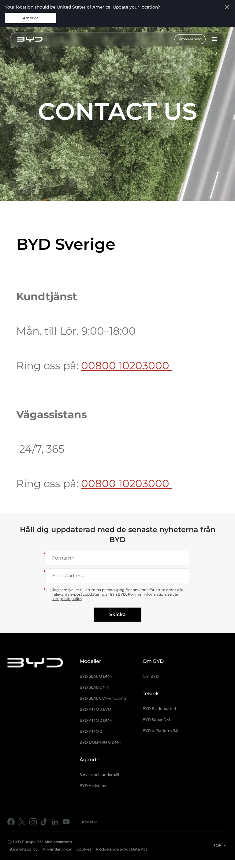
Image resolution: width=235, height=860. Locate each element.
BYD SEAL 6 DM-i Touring (103, 698)
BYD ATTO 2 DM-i (96, 720)
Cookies (83, 849)
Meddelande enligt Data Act (121, 849)
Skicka (117, 614)
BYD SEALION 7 (94, 687)
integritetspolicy (67, 598)
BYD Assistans (93, 785)
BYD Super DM (156, 719)
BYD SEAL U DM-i (96, 676)
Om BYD (151, 676)
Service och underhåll (99, 774)
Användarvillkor (57, 849)
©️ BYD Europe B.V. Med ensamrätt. (40, 842)
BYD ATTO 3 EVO (95, 709)
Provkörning (190, 39)
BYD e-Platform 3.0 (160, 730)
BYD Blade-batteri (159, 708)
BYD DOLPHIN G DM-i (100, 742)
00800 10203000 (126, 365)
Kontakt (89, 822)
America (31, 18)
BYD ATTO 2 (91, 731)
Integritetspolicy (22, 849)
